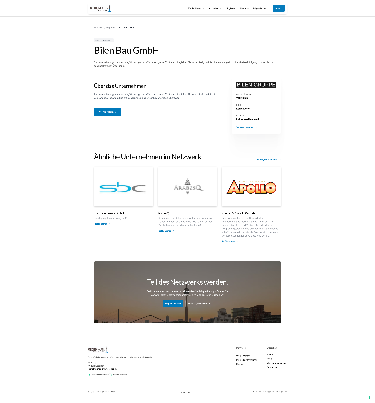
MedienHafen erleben (277, 363)
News (269, 358)
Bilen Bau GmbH (126, 27)
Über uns (244, 8)
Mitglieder (230, 8)
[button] (196, 8)
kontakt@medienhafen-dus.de (102, 369)
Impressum (185, 392)
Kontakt (278, 8)
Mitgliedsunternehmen (246, 360)
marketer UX (282, 392)
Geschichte (272, 367)
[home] (100, 8)
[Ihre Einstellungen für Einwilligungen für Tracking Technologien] (370, 398)
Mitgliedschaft (260, 8)
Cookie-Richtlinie (120, 375)
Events (270, 354)
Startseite (98, 27)
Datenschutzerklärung (100, 375)
